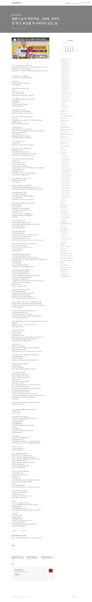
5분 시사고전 (65, 234)
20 (72, 49)
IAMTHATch (64, 132)
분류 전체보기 (64, 59)
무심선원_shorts (64, 120)
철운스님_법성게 (66, 195)
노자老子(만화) (64, 221)
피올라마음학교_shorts (66, 129)
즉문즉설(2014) (66, 73)
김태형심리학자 (64, 141)
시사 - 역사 (63, 233)
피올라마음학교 (64, 127)
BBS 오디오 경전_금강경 (66, 267)
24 (65, 51)
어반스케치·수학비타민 (65, 246)
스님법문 (63, 152)
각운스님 (64, 154)
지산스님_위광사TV (66, 192)
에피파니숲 (63, 143)
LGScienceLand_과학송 (66, 260)
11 (67, 48)
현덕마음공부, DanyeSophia (67, 134)
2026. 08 (70, 40)
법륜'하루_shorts (66, 96)
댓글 (12, 563)
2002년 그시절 (65, 97)
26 (70, 51)
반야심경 (64, 104)
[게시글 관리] (18, 531)
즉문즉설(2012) (66, 70)
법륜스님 (63, 61)
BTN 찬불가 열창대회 (65, 276)
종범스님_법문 (65, 161)
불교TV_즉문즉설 (66, 172)
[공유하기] (17, 531)
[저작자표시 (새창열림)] (26, 530)
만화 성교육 (65, 214)
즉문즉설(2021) (66, 84)
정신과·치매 (63, 150)
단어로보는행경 (64, 230)
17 (65, 49)
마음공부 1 (63, 111)
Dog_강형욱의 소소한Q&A (66, 258)
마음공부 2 (63, 113)
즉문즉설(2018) (66, 79)
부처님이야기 (65, 109)
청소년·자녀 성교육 (66, 216)
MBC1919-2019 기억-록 (67, 238)
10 (65, 48)
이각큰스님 (64, 158)
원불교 (62, 262)
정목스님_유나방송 (66, 188)
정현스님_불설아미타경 (67, 190)
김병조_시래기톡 (64, 228)
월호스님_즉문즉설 (66, 184)
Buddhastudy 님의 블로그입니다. (20, 571)
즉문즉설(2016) (66, 76)
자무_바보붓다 (65, 159)
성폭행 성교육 (65, 219)
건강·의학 (63, 148)
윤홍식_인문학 (64, 265)
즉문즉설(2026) (66, 92)
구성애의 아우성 (64, 212)
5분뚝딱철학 (63, 207)
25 (67, 51)
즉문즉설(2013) (66, 71)
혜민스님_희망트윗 (66, 197)
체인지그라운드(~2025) (66, 255)
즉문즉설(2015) (66, 75)
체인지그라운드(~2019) (66, 253)
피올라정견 (63, 125)
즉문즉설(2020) (66, 83)
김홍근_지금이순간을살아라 (66, 116)
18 (67, 49)
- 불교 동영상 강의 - (17, 3)
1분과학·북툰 (64, 145)
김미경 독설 (63, 226)
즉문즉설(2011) (65, 68)
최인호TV (65, 236)
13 (72, 48)
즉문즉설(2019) (66, 81)
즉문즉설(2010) (66, 66)
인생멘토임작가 (64, 205)
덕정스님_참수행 (66, 166)
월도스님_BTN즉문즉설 (67, 182)
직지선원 (63, 122)
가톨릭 (62, 203)
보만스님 (64, 156)
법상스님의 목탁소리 (66, 171)
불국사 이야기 (65, 107)
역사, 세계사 (63, 201)
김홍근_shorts (64, 118)
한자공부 (63, 210)
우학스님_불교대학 (66, 179)
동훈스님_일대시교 (66, 167)
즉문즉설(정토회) (66, 63)
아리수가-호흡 (63, 242)
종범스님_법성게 (66, 162)
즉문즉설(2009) (66, 65)
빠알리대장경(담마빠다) (66, 223)
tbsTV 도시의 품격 (66, 239)
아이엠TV (63, 136)
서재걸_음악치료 (64, 274)
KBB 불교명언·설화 (65, 269)
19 (70, 49)
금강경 (64, 102)
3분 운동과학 (63, 244)
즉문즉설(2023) (66, 88)
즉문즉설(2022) (66, 86)
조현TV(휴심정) (64, 251)
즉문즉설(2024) (66, 89)
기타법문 (64, 198)
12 (70, 48)
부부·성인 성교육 (66, 217)
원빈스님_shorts (66, 180)
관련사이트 (74, 596)
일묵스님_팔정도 (66, 187)
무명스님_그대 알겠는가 (67, 169)
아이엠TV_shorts (64, 139)
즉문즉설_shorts (66, 101)
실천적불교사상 (65, 105)
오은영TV (63, 248)
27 (72, 51)
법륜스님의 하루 (66, 94)
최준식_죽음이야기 (64, 272)
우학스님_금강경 (66, 177)
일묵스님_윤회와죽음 (66, 185)
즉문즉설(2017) (66, 78)
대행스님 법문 (65, 164)
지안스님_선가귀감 (66, 193)
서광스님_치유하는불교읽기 (67, 174)
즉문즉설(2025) (66, 91)
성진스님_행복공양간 (66, 175)
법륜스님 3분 (65, 99)
